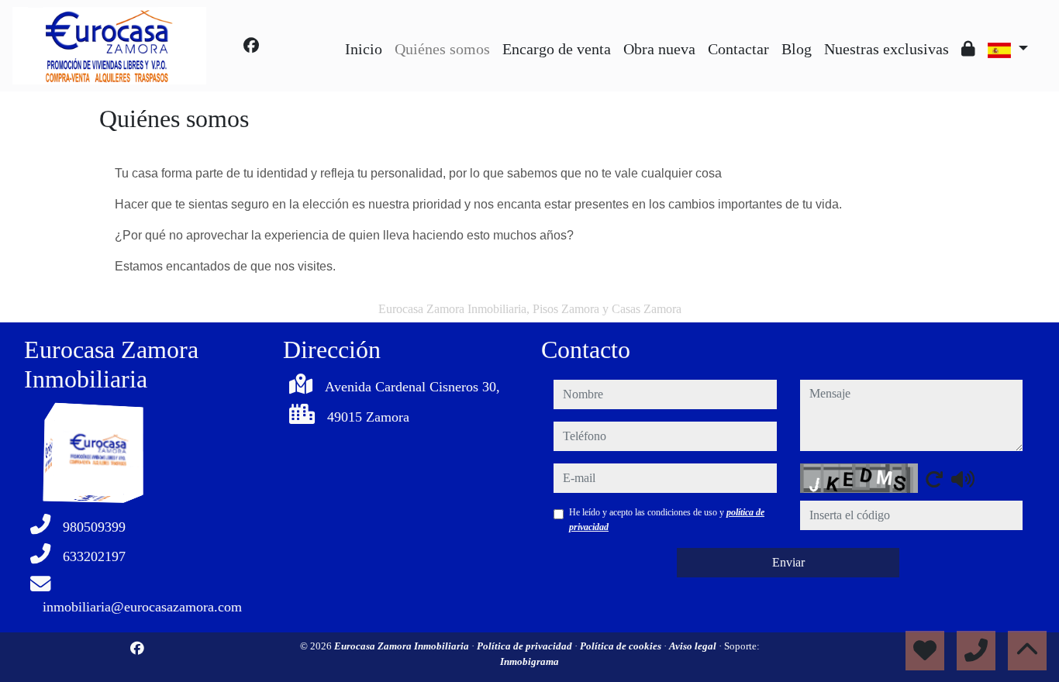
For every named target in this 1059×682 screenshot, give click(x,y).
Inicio (363, 48)
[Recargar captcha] (934, 478)
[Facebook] (251, 45)
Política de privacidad (525, 646)
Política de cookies (622, 646)
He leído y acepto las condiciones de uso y (666, 519)
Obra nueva (659, 48)
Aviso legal (694, 646)
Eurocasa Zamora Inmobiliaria (402, 646)
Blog (796, 48)
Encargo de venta (556, 48)
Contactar (738, 48)
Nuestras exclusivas (886, 48)
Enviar (788, 562)
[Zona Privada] (968, 49)
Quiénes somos (442, 48)
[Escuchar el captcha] (962, 478)
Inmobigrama (529, 661)
